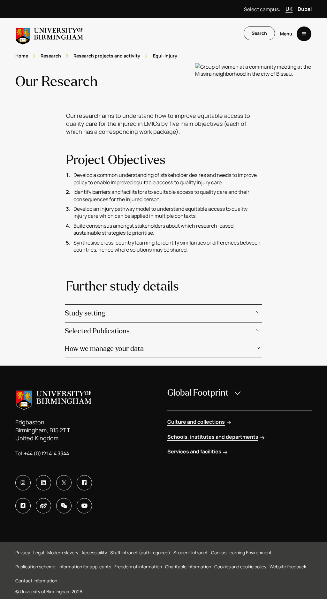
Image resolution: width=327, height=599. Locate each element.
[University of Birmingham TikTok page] (23, 505)
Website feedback (288, 567)
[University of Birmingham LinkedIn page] (43, 482)
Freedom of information (138, 567)
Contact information (36, 581)
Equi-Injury (165, 56)
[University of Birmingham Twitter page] (64, 482)
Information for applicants (84, 567)
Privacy (22, 553)
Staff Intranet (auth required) (140, 553)
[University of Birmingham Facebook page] (84, 482)
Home (21, 56)
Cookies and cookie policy (240, 567)
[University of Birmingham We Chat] (64, 505)
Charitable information (188, 567)
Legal (38, 553)
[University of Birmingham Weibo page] (43, 505)
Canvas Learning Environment (241, 553)
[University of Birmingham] (49, 33)
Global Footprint (198, 393)
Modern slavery (62, 553)
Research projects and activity (106, 56)
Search (259, 33)
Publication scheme (35, 567)
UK (289, 8)
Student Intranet (190, 553)
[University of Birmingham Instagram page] (23, 482)
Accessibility (94, 553)
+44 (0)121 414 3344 (46, 453)
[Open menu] (304, 34)
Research (51, 56)
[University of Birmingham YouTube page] (84, 505)
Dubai (305, 8)
